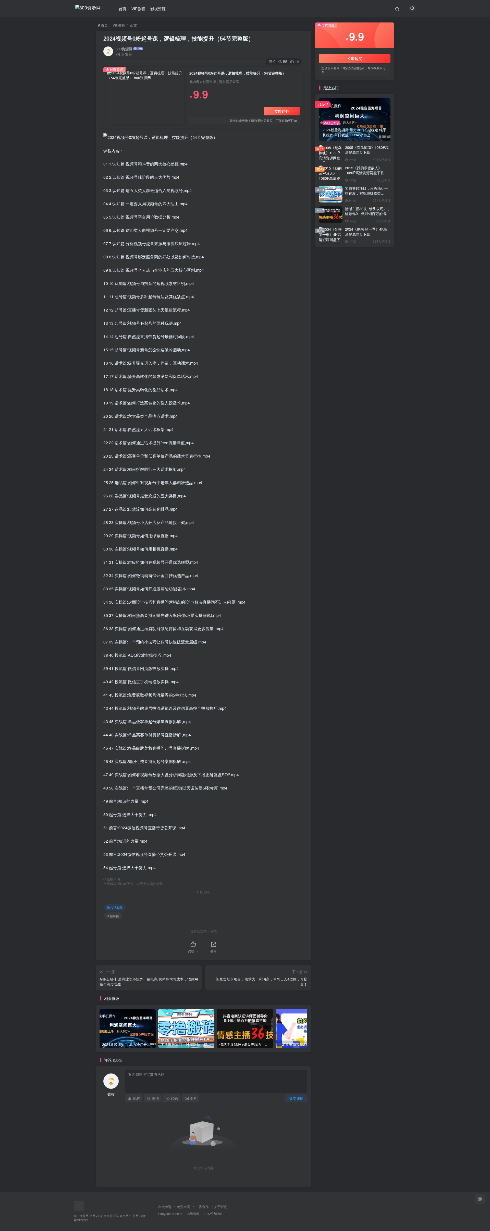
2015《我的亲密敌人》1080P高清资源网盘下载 (364, 170)
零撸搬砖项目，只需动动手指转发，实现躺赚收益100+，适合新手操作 (366, 193)
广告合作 (202, 1206)
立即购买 (282, 111)
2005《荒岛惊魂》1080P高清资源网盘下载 (367, 150)
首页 (122, 8)
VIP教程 (138, 8)
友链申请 (165, 1206)
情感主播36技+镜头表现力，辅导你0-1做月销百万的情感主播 (367, 213)
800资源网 (124, 48)
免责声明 (183, 1206)
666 (207, 1214)
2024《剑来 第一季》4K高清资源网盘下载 (366, 231)
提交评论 (296, 1098)
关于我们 (220, 1206)
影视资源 (158, 8)
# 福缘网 (113, 916)
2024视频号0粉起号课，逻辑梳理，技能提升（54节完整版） (178, 38)
